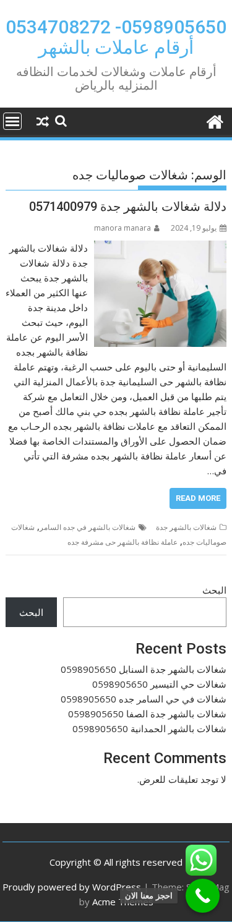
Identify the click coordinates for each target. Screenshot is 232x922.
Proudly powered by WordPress (71, 887)
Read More (198, 498)
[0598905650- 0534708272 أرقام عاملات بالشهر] (214, 120)
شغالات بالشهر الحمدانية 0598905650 (149, 728)
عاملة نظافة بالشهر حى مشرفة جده (122, 542)
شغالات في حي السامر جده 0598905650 (143, 699)
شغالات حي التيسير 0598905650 (159, 684)
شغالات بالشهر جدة (186, 527)
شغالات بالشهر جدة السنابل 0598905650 (143, 669)
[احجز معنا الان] (203, 896)
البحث (214, 590)
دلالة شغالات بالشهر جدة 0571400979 (127, 206)
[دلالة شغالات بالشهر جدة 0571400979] (160, 248)
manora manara (122, 228)
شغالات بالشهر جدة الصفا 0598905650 (147, 713)
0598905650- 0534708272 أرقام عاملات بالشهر (116, 37)
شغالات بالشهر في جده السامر (87, 527)
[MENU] (12, 121)
